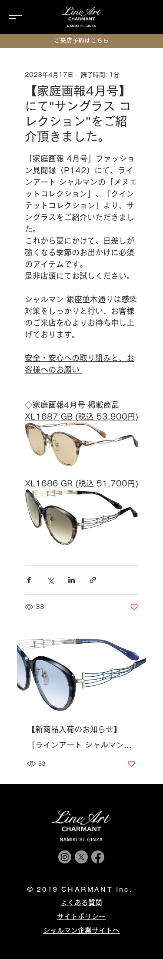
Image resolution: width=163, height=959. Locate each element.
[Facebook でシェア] (29, 580)
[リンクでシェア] (93, 580)
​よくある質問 (81, 902)
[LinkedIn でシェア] (71, 580)
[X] (81, 856)
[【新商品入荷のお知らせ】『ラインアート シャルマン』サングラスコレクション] (81, 674)
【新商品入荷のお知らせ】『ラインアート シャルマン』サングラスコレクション (79, 739)
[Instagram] (64, 856)
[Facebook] (97, 856)
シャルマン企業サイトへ (81, 930)
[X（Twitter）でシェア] (50, 580)
